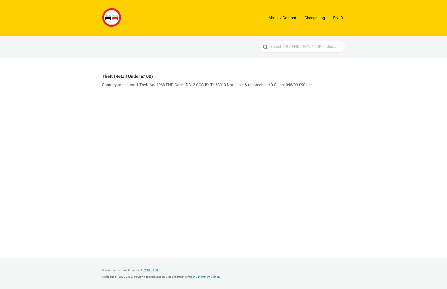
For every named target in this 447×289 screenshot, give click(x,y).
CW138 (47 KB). (152, 270)
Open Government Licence (204, 276)
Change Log (314, 18)
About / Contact (282, 18)
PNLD (338, 18)
